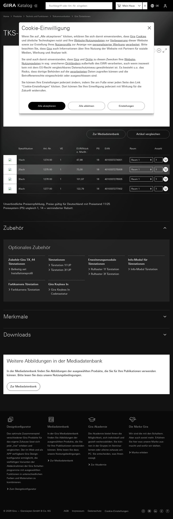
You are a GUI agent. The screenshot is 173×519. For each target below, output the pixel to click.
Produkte (17, 16)
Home (6, 16)
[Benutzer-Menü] (165, 5)
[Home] (17, 5)
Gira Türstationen (82, 16)
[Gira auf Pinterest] (168, 511)
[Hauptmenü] (34, 6)
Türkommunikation (61, 16)
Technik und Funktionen (37, 16)
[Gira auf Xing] (161, 511)
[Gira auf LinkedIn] (155, 511)
